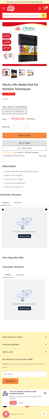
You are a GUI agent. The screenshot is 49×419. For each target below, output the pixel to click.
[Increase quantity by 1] (26, 126)
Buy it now (24, 143)
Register (10, 381)
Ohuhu (5, 99)
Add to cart (24, 135)
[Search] (44, 15)
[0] (44, 8)
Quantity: (6, 127)
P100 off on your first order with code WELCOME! (24, 2)
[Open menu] (3, 8)
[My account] (40, 8)
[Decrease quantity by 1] (14, 126)
